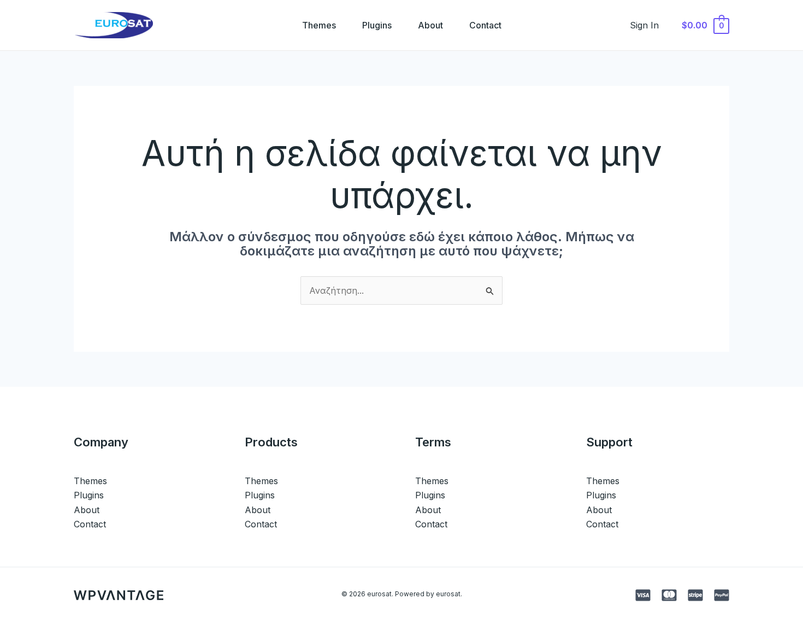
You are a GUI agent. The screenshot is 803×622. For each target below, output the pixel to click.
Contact (485, 25)
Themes (319, 25)
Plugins (377, 25)
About (430, 25)
